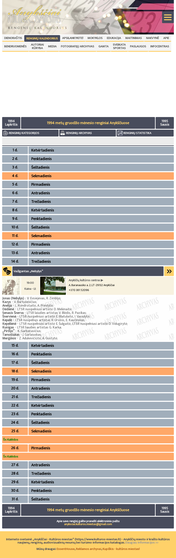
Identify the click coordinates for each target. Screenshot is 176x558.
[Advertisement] (88, 84)
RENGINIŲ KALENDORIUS (42, 38)
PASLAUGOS (138, 46)
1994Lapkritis (11, 123)
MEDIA (52, 46)
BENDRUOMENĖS (15, 46)
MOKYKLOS (95, 38)
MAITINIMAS (133, 38)
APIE (166, 38)
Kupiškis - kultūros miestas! (121, 549)
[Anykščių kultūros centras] (53, 294)
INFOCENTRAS (159, 46)
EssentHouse (66, 549)
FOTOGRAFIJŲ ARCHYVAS (77, 46)
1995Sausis (164, 123)
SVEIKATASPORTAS (119, 46)
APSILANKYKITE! (72, 38)
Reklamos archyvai (88, 549)
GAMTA (104, 46)
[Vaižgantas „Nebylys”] (11, 294)
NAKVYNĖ (152, 38)
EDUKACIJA (114, 38)
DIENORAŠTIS (13, 38)
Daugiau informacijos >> (141, 542)
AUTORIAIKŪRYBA (37, 46)
